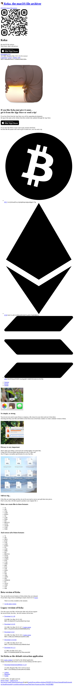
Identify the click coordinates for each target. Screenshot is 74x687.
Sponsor (6, 382)
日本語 (48, 682)
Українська (38, 684)
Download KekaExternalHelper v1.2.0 (15, 664)
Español (30, 682)
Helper (15, 57)
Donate (6, 384)
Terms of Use (14, 680)
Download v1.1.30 (9, 616)
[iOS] (14, 35)
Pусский (14, 684)
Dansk (17, 682)
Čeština (13, 682)
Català (9, 682)
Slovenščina (20, 684)
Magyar (39, 682)
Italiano (44, 682)
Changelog (4, 57)
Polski (64, 682)
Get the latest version (10, 604)
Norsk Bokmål (58, 682)
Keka (22, 3)
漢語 (52, 684)
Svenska (26, 684)
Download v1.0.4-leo (10, 640)
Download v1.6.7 (6, 54)
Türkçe (33, 684)
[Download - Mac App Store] (10, 52)
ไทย (29, 684)
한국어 (52, 682)
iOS (19, 57)
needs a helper (8, 660)
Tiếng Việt (45, 684)
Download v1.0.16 (9, 624)
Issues (36, 597)
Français (34, 682)
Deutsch (21, 682)
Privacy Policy (5, 680)
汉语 (49, 684)
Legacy (10, 57)
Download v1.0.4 (9, 632)
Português (9, 684)
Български (4, 682)
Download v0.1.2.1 (9, 647)
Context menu (27, 627)
